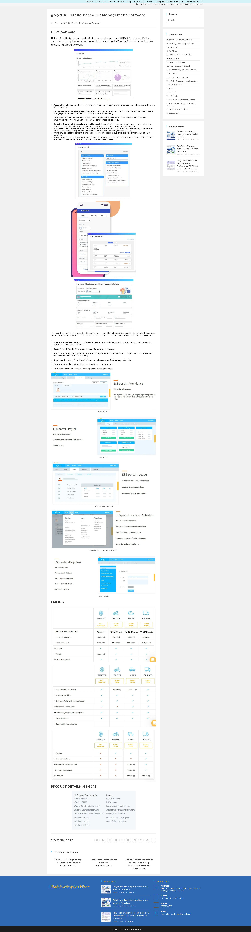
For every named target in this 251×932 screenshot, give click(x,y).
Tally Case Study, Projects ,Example (181, 70)
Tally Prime (171, 92)
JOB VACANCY (173, 58)
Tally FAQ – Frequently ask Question (182, 81)
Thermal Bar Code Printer (177, 109)
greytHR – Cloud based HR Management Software (182, 4)
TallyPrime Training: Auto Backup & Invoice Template (187, 134)
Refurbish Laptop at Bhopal (178, 66)
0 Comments (194, 140)
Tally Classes (172, 73)
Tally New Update (174, 85)
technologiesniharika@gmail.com (176, 914)
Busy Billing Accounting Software (181, 43)
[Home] (137, 4)
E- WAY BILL (172, 51)
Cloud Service (173, 47)
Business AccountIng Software (179, 40)
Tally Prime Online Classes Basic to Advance (181, 104)
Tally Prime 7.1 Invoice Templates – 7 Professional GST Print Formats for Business (131, 916)
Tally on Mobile (173, 88)
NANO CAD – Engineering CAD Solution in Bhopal (68, 861)
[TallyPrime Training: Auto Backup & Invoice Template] (171, 135)
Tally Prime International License (103, 861)
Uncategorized (173, 113)
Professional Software (90, 23)
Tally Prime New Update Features (181, 100)
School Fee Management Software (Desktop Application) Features (139, 862)
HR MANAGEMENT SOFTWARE (179, 55)
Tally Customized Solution (177, 77)
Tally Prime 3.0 (173, 96)
